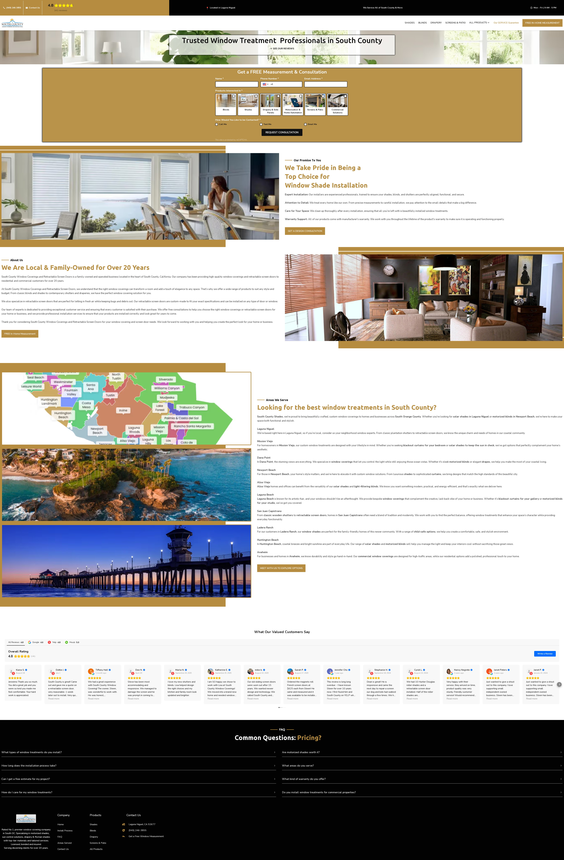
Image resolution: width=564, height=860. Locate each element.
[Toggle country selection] (265, 84)
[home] (12, 22)
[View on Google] (91, 671)
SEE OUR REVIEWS (283, 48)
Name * (219, 78)
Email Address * (313, 78)
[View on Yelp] (11, 671)
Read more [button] (53, 698)
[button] (479, 23)
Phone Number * (269, 78)
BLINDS (422, 22)
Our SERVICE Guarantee (506, 22)
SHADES (410, 22)
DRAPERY (436, 22)
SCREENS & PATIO (455, 22)
